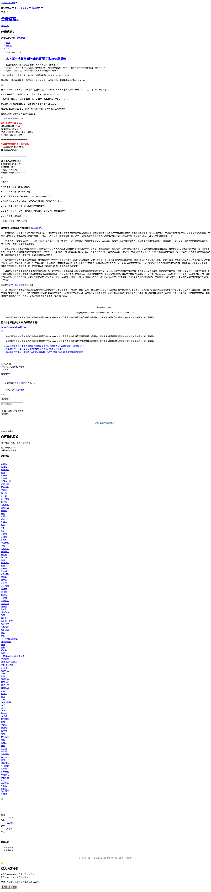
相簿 (8, 43)
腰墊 (3, 648)
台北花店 (5, 688)
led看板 (4, 716)
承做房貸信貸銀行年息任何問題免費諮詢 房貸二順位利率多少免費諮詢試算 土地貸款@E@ (45, 346)
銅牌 (3, 697)
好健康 (4, 598)
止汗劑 (4, 496)
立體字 (4, 694)
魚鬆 (3, 514)
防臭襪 (4, 478)
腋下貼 (4, 493)
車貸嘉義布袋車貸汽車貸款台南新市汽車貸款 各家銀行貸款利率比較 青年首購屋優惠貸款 (44, 352)
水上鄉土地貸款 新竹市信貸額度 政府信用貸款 (36, 58)
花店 (3, 676)
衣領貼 (4, 464)
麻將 (3, 740)
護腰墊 (4, 650)
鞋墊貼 (4, 502)
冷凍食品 (5, 543)
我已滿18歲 (6, 887)
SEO (3, 673)
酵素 (3, 615)
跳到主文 (5, 26)
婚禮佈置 (5, 682)
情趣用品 (5, 754)
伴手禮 (4, 522)
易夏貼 (4, 490)
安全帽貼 (5, 487)
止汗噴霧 (5, 499)
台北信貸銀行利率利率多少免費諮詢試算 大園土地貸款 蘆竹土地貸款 (35, 349)
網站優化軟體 (7, 665)
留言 (23, 383)
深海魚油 (5, 612)
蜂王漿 (4, 607)
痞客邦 (17, 383)
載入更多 (5, 399)
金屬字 (4, 699)
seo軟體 (4, 668)
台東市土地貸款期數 (15, 285)
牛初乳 (4, 609)
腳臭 (3, 473)
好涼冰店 (5, 484)
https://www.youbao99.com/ (12, 118)
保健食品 (5, 601)
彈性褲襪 (5, 737)
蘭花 (3, 636)
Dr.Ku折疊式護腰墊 (9, 639)
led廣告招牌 (6, 702)
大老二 (4, 743)
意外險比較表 (7, 621)
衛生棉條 (5, 772)
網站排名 (5, 671)
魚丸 (3, 531)
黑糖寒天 (5, 659)
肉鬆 (3, 516)
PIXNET (87, 858)
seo (2, 780)
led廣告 (4, 710)
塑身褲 (4, 789)
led (2, 708)
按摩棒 (4, 757)
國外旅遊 (20, 390)
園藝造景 (5, 627)
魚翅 (3, 546)
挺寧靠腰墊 (6, 642)
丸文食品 (5, 505)
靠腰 (3, 645)
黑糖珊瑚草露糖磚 (9, 662)
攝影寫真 (21, 38)
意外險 (4, 618)
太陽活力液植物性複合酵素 (12, 656)
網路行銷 (5, 778)
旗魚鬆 (4, 511)
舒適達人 (5, 775)
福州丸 (4, 540)
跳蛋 (3, 760)
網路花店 (5, 679)
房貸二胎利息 (36, 228)
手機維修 (5, 766)
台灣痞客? (10, 19)
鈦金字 (4, 713)
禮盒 (3, 519)
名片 (8, 48)
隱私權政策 (119, 858)
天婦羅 (4, 534)
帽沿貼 (4, 467)
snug (3, 560)
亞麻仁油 (5, 604)
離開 (14, 887)
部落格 (9, 46)
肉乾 (3, 528)
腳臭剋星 (5, 470)
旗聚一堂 (5, 508)
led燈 (3, 705)
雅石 (3, 633)
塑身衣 (4, 786)
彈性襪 (4, 731)
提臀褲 (4, 794)
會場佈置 (5, 685)
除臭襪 (4, 475)
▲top (3, 394)
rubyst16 (4, 369)
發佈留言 (5, 414)
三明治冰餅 (6, 481)
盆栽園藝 (5, 630)
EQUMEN (5, 791)
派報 (3, 691)
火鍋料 (4, 537)
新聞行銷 (5, 783)
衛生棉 (4, 769)
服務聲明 (129, 858)
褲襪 (3, 734)
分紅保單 (5, 624)
